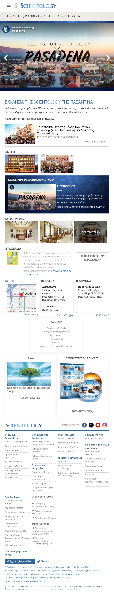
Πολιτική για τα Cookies (79, 586)
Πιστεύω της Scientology (16, 446)
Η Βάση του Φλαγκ (56, 339)
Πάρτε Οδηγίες (65, 315)
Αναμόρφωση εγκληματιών (17, 512)
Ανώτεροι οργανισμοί (56, 335)
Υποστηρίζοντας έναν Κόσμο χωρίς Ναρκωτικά (61, 574)
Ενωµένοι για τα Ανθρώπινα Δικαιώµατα (21, 578)
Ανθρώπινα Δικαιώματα (15, 530)
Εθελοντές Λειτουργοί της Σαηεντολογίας (55, 570)
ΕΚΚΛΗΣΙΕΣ (56, 322)
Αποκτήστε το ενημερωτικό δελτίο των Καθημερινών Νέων (42, 531)
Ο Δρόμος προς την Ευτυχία (16, 574)
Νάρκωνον (35, 574)
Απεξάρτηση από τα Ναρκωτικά (14, 518)
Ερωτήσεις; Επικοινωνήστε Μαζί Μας (43, 505)
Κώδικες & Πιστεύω (13, 461)
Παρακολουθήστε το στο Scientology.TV (79, 206)
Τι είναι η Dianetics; (13, 450)
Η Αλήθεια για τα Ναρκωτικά (11, 525)
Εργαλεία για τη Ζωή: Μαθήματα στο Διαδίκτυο (43, 443)
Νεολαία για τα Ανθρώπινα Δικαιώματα (55, 578)
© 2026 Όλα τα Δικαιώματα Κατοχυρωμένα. (25, 587)
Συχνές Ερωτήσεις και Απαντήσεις (13, 472)
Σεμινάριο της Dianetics (42, 472)
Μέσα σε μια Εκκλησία (14, 466)
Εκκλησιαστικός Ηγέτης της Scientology (68, 474)
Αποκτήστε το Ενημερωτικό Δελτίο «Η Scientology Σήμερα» (42, 541)
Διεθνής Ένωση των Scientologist (87, 570)
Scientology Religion (62, 567)
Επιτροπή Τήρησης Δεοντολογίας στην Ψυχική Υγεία (17, 538)
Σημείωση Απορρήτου (59, 586)
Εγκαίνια (62, 461)
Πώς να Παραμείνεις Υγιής (16, 553)
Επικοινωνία (102, 315)
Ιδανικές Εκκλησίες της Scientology (56, 332)
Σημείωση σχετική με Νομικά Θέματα (65, 589)
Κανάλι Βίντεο (11, 477)
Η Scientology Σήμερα (70, 457)
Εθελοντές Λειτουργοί (14, 545)
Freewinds (56, 342)
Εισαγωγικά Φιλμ (66, 451)
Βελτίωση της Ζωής (40, 483)
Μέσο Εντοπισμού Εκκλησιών (93, 453)
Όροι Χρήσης (95, 586)
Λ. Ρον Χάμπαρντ (11, 567)
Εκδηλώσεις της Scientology (65, 467)
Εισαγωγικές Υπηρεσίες (38, 467)
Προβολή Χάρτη (29, 314)
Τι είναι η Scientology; (12, 436)
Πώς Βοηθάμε (12, 497)
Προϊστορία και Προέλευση (12, 456)
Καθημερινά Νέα (94, 434)
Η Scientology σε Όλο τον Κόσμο (97, 446)
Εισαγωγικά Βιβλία (66, 438)
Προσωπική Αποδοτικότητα (38, 477)
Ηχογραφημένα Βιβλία (68, 442)
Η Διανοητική (26, 567)
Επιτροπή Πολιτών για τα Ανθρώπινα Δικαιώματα (25, 581)
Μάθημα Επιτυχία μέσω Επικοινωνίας (42, 489)
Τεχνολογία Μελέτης (14, 507)
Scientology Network (43, 567)
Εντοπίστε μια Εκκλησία (56, 328)
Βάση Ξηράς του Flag (94, 470)
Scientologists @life (94, 438)
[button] (11, 58)
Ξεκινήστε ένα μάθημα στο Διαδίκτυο (20, 570)
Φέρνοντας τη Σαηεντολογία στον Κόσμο (56, 346)
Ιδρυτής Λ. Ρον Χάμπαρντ (16, 441)
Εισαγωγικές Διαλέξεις (68, 447)
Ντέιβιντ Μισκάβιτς (82, 567)
